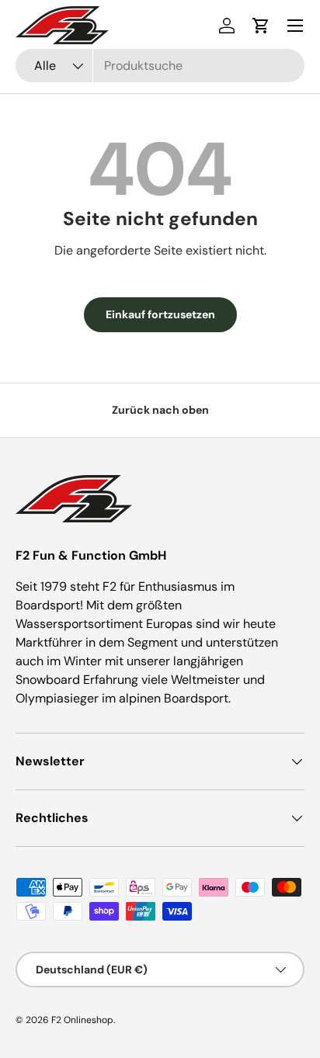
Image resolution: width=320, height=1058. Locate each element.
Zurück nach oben (160, 410)
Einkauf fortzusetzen (160, 314)
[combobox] (160, 65)
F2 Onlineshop (82, 1020)
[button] (261, 26)
